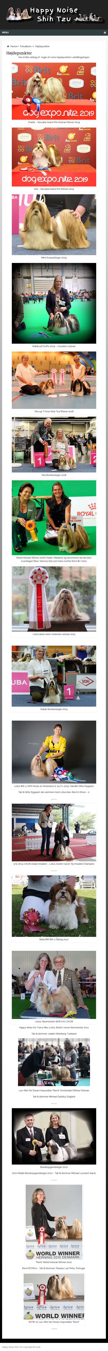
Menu (5, 32)
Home (13, 46)
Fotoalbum (26, 46)
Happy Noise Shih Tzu (12, 1347)
